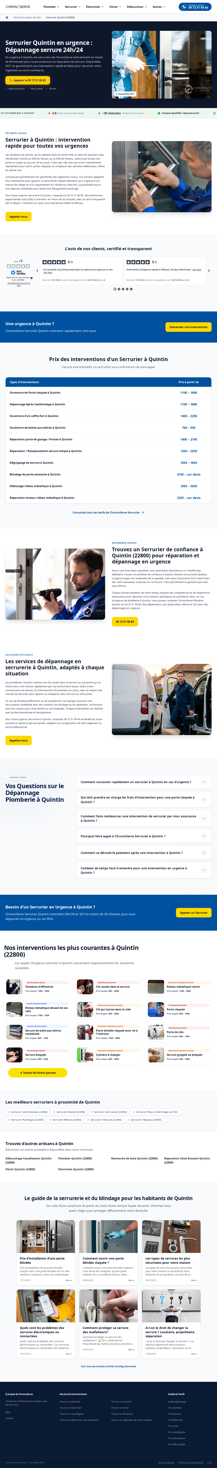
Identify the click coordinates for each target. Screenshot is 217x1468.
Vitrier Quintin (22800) (20, 1169)
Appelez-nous (18, 740)
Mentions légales (166, 1462)
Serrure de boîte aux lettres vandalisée (43, 1032)
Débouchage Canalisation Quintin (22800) (28, 1160)
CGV (210, 1462)
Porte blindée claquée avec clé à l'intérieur (117, 1032)
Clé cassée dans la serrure (113, 986)
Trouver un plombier (70, 1401)
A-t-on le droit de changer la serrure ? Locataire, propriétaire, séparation (170, 1332)
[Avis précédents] (37, 271)
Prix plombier (175, 1407)
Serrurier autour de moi (27, 17)
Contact (9, 1418)
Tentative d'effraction (39, 986)
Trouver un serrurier (121, 1401)
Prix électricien (175, 1419)
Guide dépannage (177, 1401)
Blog (7, 1412)
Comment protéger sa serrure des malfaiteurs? (106, 1330)
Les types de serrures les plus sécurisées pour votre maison (167, 1260)
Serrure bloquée (35, 1054)
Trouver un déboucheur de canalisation (79, 1419)
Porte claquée (176, 1009)
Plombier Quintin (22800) (75, 1158)
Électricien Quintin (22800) (76, 1169)
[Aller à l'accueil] (18, 7)
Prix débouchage (176, 1444)
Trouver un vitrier (120, 1407)
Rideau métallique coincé (183, 986)
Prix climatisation (176, 1438)
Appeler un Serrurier (194, 913)
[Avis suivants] (208, 271)
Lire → (69, 1280)
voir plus (47, 272)
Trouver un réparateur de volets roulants (131, 1419)
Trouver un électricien (70, 1407)
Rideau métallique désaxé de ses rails (46, 1009)
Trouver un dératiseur (122, 1413)
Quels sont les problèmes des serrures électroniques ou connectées (42, 1332)
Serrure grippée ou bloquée (184, 1054)
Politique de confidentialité (191, 1462)
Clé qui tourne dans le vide (113, 1009)
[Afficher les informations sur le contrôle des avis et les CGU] (31, 278)
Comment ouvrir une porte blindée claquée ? (103, 1260)
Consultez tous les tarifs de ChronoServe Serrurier (106, 512)
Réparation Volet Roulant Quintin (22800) (187, 1160)
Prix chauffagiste (176, 1432)
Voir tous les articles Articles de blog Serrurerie (108, 1366)
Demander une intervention (189, 327)
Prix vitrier (173, 1426)
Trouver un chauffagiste (72, 1413)
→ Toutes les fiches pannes (38, 1073)
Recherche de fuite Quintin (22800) (134, 1158)
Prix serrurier (174, 1413)
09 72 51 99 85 (125, 622)
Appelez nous (18, 216)
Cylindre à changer (108, 1054)
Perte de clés (175, 1032)
